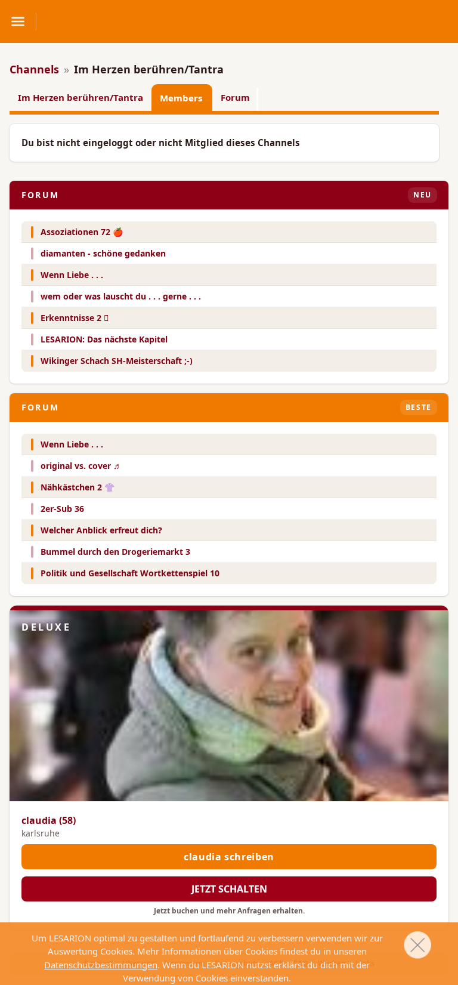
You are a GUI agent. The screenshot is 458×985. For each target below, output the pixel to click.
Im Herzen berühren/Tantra (80, 97)
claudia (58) (48, 820)
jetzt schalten (229, 889)
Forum (235, 97)
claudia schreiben (229, 856)
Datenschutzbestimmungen (100, 965)
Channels (34, 69)
